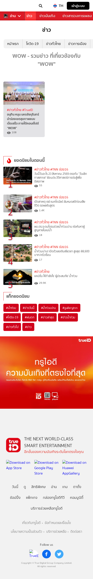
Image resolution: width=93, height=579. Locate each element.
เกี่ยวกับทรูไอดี (31, 523)
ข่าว (29, 16)
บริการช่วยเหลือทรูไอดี (47, 508)
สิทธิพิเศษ (38, 486)
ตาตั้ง (77, 486)
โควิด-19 (32, 43)
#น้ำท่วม (11, 308)
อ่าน (13, 16)
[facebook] (46, 554)
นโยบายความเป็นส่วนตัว (26, 531)
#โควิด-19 (12, 317)
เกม (65, 486)
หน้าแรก (13, 43)
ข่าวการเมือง (77, 43)
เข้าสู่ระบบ (78, 5)
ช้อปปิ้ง (15, 497)
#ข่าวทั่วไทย (14, 110)
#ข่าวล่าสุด (47, 317)
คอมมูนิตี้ (76, 497)
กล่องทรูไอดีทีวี (54, 497)
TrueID (13, 6)
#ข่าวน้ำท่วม (68, 317)
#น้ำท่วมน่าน (48, 308)
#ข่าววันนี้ (28, 308)
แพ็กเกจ (31, 497)
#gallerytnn (70, 308)
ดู (25, 486)
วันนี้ (15, 486)
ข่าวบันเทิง (47, 16)
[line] (33, 554)
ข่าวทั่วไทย (53, 43)
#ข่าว (28, 327)
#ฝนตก (29, 317)
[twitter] (59, 554)
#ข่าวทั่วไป (12, 327)
